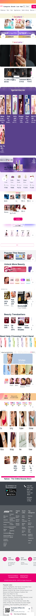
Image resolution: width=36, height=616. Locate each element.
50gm (13, 185)
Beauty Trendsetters (14, 314)
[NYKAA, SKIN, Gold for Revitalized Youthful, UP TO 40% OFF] (6, 404)
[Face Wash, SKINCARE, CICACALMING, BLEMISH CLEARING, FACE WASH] (14, 342)
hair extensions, (15, 599)
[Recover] (30, 370)
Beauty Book (17, 516)
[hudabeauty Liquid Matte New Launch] (2, 104)
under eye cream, (21, 601)
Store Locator (12, 523)
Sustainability (6, 533)
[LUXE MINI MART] (7, 207)
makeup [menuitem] (3, 10)
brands (13, 6)
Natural (30, 540)
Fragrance (30, 538)
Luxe (29, 542)
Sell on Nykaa (11, 536)
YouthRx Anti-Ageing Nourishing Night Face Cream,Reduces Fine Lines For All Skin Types (13, 182)
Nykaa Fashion (24, 528)
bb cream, (17, 590)
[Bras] (3, 420)
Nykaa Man (23, 524)
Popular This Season (14, 253)
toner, (13, 595)
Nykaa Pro (23, 531)
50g (7, 185)
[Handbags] (13, 441)
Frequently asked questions (12, 519)
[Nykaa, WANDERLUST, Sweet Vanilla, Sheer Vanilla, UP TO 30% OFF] (24, 404)
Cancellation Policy (13, 577)
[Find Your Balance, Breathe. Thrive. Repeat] (22, 359)
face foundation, (15, 604)
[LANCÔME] (23, 207)
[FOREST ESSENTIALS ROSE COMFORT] (6, 320)
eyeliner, (22, 592)
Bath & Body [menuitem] (25, 10)
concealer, (25, 587)
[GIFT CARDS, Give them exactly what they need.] (15, 269)
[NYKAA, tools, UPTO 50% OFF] (12, 404)
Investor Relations (5, 540)
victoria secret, (24, 590)
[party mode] (18, 16)
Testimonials (6, 527)
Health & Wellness (30, 535)
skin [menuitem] (8, 10)
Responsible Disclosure (6, 536)
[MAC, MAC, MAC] (15, 72)
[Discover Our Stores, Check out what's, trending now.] (6, 280)
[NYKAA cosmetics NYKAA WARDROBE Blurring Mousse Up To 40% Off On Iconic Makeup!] (2, 134)
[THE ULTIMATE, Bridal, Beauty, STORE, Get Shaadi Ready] (17, 280)
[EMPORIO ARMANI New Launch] (21, 104)
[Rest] (22, 370)
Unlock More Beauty (14, 264)
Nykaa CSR (5, 530)
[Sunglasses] (22, 420)
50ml (20, 185)
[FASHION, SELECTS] (7, 460)
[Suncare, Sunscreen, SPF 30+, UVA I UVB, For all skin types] (35, 342)
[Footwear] (32, 441)
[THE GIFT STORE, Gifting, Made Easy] (12, 280)
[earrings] (13, 420)
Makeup (30, 516)
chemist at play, (18, 597)
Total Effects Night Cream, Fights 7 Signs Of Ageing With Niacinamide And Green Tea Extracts (6, 182)
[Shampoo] (9, 342)
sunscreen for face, (20, 602)
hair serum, (18, 587)
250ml (26, 185)
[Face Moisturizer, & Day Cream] (26, 342)
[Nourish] (14, 370)
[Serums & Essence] (22, 342)
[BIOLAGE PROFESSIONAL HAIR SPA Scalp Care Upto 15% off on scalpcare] (28, 295)
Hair (29, 520)
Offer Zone (23, 516)
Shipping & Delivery (12, 532)
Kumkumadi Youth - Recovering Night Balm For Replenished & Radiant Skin (19, 182)
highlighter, (11, 587)
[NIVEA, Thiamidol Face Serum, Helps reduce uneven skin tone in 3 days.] (17, 233)
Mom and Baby (29, 531)
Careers (5, 520)
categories (6, 6)
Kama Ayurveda (19, 180)
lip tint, (13, 601)
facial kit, (10, 590)
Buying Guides (17, 524)
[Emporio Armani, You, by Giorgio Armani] (18, 207)
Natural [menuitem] (32, 10)
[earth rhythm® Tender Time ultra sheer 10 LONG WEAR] (13, 320)
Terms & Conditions (13, 575)
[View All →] (18, 246)
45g (33, 185)
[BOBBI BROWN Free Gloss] (27, 320)
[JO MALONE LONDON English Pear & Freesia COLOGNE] (7, 295)
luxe (17, 6)
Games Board (17, 520)
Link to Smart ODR (5, 544)
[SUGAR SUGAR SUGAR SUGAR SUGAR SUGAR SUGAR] (21, 321)
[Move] (6, 370)
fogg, (9, 601)
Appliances (31, 526)
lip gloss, (15, 588)
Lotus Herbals (13, 180)
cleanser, (10, 597)
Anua (24, 180)
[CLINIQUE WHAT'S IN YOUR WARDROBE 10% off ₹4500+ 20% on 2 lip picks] (14, 104)
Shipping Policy (24, 575)
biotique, (9, 588)
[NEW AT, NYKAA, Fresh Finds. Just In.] (22, 280)
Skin (29, 518)
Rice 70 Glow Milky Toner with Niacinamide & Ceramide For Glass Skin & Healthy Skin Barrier (25, 182)
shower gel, (10, 602)
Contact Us (12, 515)
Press (5, 524)
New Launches (24, 520)
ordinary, (8, 595)
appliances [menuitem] (17, 10)
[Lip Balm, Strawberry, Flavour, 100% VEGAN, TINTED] (5, 342)
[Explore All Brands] (18, 220)
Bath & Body (29, 523)
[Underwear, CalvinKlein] (32, 420)
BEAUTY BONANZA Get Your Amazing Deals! (15, 2)
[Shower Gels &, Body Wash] (31, 342)
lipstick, (5, 587)
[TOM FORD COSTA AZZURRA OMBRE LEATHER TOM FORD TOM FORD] (22, 297)
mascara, (25, 597)
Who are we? (5, 516)
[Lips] (1, 342)
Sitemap (24, 534)
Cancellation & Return (13, 527)
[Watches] (3, 441)
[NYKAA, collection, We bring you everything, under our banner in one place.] (18, 396)
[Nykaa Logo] (1, 6)
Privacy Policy (24, 577)
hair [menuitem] (11, 10)
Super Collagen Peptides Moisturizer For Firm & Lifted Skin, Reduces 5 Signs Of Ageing (32, 182)
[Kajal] (18, 342)
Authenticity (6, 522)
